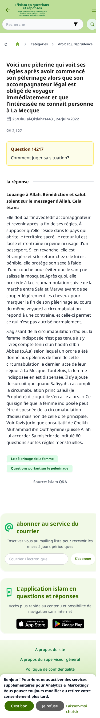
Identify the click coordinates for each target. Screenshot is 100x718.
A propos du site (50, 649)
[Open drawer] (94, 10)
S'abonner (83, 558)
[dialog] (48, 696)
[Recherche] (92, 24)
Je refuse (50, 705)
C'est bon (19, 705)
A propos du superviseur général (50, 659)
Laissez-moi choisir (76, 708)
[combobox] (39, 24)
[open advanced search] (75, 24)
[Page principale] (17, 44)
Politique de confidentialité (50, 669)
